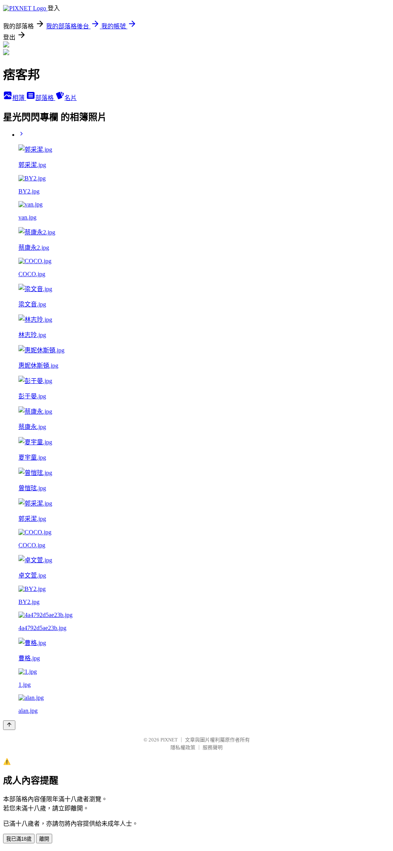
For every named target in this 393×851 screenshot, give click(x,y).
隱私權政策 (182, 747)
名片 (70, 98)
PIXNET (169, 740)
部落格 (45, 98)
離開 (44, 839)
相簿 (19, 98)
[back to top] (9, 725)
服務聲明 (213, 747)
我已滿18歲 (18, 839)
